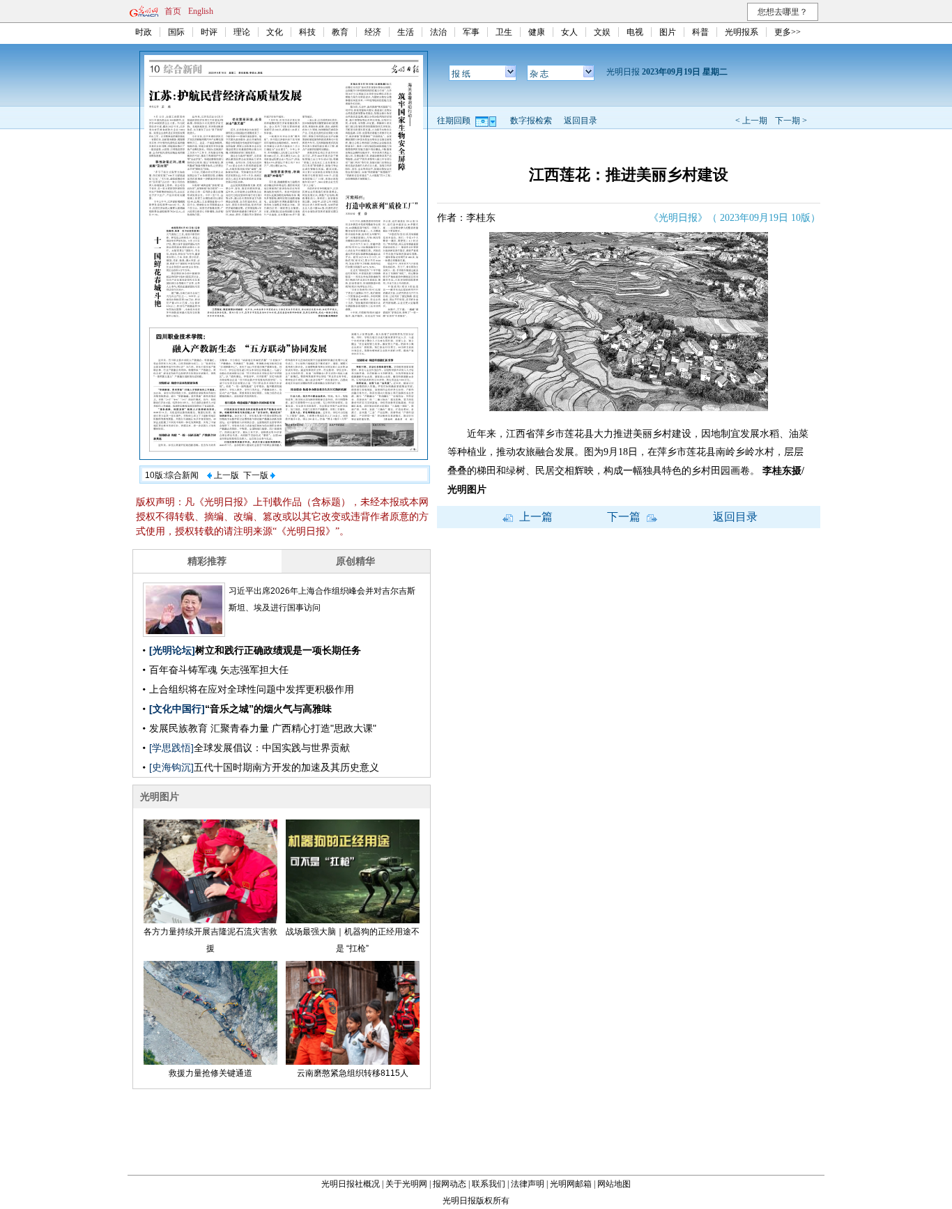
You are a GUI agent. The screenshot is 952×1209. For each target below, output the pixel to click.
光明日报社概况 (350, 1184)
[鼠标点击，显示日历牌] (486, 120)
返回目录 (580, 120)
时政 (143, 32)
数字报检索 (531, 120)
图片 (667, 32)
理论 (241, 32)
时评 (209, 32)
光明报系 (741, 32)
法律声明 (527, 1184)
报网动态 (449, 1184)
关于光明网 (406, 1184)
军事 (471, 32)
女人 (569, 32)
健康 (536, 32)
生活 (405, 32)
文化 (274, 32)
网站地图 (614, 1184)
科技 (307, 32)
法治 (438, 32)
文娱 (602, 32)
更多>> (787, 32)
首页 (172, 11)
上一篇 (534, 517)
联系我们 (488, 1184)
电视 (635, 32)
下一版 (256, 475)
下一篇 (625, 517)
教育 (340, 32)
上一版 (225, 475)
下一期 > (791, 120)
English (200, 11)
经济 (372, 32)
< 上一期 (751, 120)
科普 (700, 32)
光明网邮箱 (571, 1184)
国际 (176, 32)
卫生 (504, 32)
